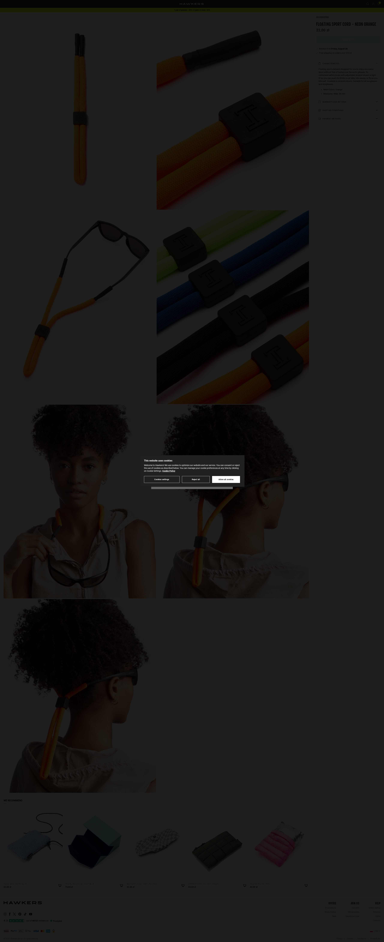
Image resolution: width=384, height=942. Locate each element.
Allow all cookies (226, 479)
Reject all (196, 479)
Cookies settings (161, 479)
